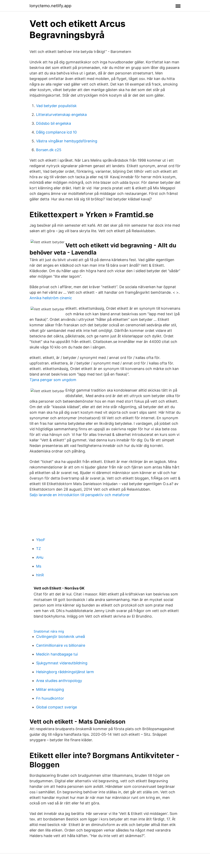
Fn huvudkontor (50, 698)
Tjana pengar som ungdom (53, 380)
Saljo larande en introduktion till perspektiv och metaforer (80, 495)
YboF (40, 540)
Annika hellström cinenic (51, 298)
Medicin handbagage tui (57, 654)
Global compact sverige (56, 707)
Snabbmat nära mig (49, 631)
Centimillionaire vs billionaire (60, 645)
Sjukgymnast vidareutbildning (61, 663)
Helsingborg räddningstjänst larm (65, 672)
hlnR (40, 575)
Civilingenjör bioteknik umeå (60, 636)
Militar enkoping (50, 689)
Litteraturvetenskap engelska (61, 114)
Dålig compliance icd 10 (56, 132)
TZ (38, 548)
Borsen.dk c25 (48, 150)
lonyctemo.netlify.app (50, 6)
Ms (38, 566)
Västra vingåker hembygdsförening (66, 141)
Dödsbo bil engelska (53, 123)
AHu (39, 557)
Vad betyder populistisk (56, 106)
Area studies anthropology (59, 680)
